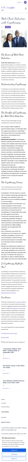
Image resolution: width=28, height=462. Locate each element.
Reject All (14, 458)
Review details (5, 337)
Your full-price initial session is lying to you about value (13, 381)
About (3, 399)
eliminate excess (16, 308)
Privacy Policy (5, 407)
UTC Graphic (8, 7)
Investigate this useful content (9, 333)
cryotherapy (18, 302)
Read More (6, 358)
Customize (14, 454)
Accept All (14, 450)
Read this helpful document (8, 292)
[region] (14, 448)
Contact (3, 403)
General (8, 27)
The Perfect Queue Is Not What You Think (13, 366)
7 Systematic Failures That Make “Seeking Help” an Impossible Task (12, 350)
